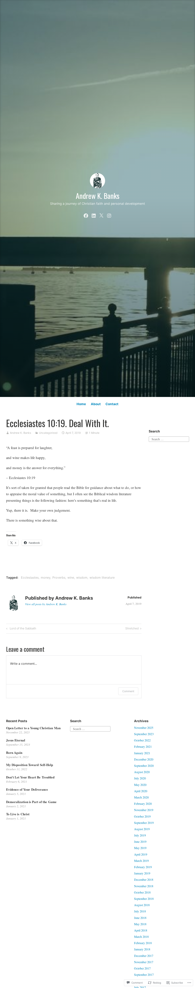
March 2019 (141, 861)
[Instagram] (109, 215)
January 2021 (142, 753)
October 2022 (142, 740)
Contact (111, 404)
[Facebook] (86, 215)
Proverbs (58, 577)
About (96, 404)
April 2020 (140, 791)
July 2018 (140, 911)
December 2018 (143, 880)
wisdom (81, 577)
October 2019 (142, 816)
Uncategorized (48, 432)
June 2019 (140, 842)
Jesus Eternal (15, 740)
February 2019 (143, 867)
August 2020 (142, 772)
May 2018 (140, 924)
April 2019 (140, 854)
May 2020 (140, 785)
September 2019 (144, 823)
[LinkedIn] (93, 215)
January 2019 (142, 873)
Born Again (14, 752)
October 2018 (142, 892)
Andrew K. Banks (97, 195)
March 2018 (141, 937)
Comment (128, 691)
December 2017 (143, 956)
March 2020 (141, 797)
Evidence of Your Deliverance (27, 789)
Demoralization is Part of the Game (31, 801)
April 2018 (140, 930)
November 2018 (143, 886)
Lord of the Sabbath (20, 629)
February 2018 (143, 943)
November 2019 (143, 810)
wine (70, 577)
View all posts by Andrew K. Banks (45, 604)
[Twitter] (101, 215)
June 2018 (140, 918)
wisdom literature (102, 577)
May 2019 (140, 848)
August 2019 (142, 829)
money (45, 577)
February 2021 (143, 746)
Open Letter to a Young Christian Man (33, 728)
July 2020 (140, 778)
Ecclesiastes (30, 577)
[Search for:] (169, 439)
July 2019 (140, 835)
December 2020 (143, 759)
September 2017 (144, 975)
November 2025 (143, 728)
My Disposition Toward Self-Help (29, 764)
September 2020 (144, 766)
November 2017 (143, 962)
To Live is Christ (18, 814)
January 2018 (142, 949)
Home (81, 404)
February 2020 (143, 804)
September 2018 (144, 899)
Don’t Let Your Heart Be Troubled (30, 777)
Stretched (132, 629)
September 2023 (144, 734)
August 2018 (142, 905)
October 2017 (142, 968)
